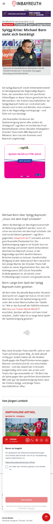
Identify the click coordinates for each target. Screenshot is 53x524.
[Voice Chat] (32, 440)
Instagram (14, 520)
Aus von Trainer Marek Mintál (22, 309)
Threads (22, 520)
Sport (31, 24)
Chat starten (26, 500)
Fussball (20, 24)
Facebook (5, 520)
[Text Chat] (28, 440)
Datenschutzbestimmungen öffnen (20, 462)
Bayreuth (8, 24)
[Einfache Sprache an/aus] (37, 440)
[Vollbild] (41, 440)
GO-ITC (32, 508)
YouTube (29, 520)
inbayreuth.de (21, 238)
